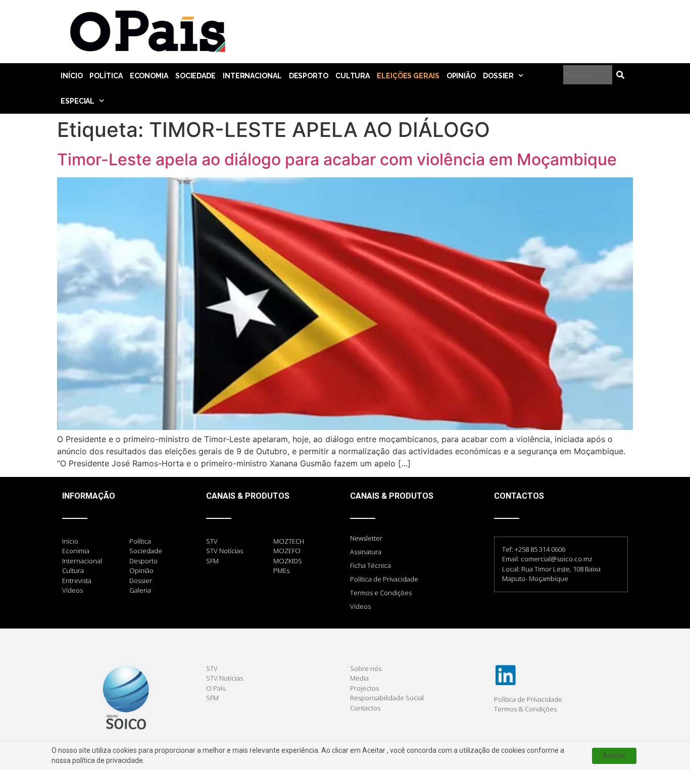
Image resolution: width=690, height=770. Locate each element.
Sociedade (195, 76)
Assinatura (365, 551)
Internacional (252, 76)
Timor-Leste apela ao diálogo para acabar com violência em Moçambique (337, 159)
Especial (77, 101)
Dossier (498, 76)
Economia (149, 76)
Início (71, 76)
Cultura (352, 76)
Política (105, 76)
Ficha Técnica (370, 565)
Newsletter (366, 538)
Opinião (461, 76)
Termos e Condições (381, 592)
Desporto (308, 76)
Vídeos (360, 606)
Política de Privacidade (384, 579)
